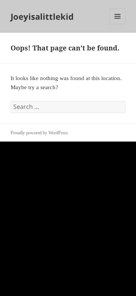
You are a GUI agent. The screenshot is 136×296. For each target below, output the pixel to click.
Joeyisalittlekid (42, 16)
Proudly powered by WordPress (39, 132)
